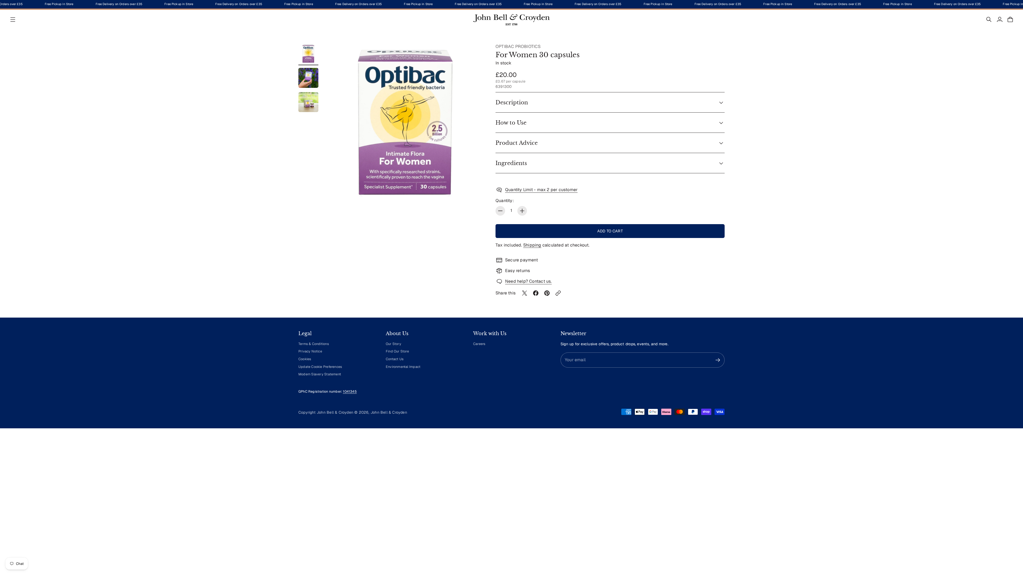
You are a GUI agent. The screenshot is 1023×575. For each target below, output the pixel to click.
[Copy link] (558, 293)
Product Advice (517, 143)
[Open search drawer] (989, 19)
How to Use (511, 123)
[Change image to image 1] (308, 54)
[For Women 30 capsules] (405, 123)
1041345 (349, 391)
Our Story (393, 344)
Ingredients (511, 163)
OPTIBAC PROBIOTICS (518, 46)
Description (512, 102)
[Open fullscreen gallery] (475, 192)
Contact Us (395, 359)
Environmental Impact (403, 366)
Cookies (304, 359)
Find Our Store (397, 351)
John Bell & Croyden (389, 412)
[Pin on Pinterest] (547, 293)
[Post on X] (524, 293)
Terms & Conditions (313, 344)
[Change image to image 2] (308, 78)
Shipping (532, 245)
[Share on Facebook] (536, 293)
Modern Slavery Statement (319, 374)
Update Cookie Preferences (320, 366)
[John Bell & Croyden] (511, 19)
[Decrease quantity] (500, 211)
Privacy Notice (310, 351)
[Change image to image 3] (308, 102)
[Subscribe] (717, 360)
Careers (479, 344)
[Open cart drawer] (1010, 19)
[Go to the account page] (999, 19)
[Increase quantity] (522, 211)
